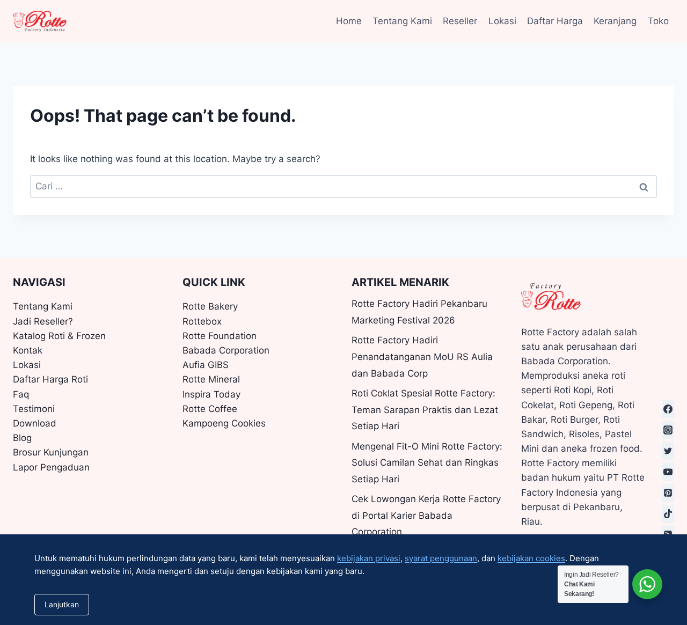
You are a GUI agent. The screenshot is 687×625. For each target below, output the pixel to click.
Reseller (460, 21)
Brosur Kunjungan (51, 452)
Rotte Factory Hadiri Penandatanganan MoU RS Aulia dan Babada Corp (422, 356)
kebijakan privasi (368, 558)
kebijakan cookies (531, 558)
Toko (658, 21)
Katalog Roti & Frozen (59, 335)
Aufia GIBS (205, 364)
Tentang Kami (402, 21)
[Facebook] (668, 409)
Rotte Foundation (219, 335)
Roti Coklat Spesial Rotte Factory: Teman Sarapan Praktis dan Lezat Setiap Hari (425, 409)
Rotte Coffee (209, 408)
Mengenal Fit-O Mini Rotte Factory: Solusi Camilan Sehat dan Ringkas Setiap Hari (427, 462)
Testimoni (34, 408)
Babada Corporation (225, 350)
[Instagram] (668, 430)
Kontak (27, 350)
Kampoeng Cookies (224, 423)
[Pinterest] (668, 493)
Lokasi (502, 21)
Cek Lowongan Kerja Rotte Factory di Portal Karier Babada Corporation (426, 515)
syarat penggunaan (441, 558)
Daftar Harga (555, 21)
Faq (21, 394)
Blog (22, 437)
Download (34, 423)
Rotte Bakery (210, 306)
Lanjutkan (62, 604)
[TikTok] (668, 514)
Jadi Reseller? (43, 321)
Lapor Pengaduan (51, 467)
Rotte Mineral (211, 379)
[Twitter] (668, 451)
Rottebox (202, 321)
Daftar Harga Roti (50, 379)
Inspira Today (211, 394)
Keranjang (615, 21)
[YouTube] (668, 471)
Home (349, 21)
